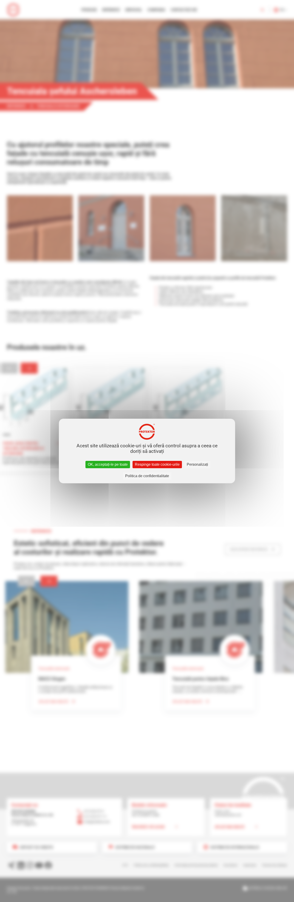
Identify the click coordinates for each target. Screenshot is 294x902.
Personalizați (197, 464)
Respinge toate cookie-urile (157, 464)
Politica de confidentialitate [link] (147, 476)
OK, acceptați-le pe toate (108, 464)
